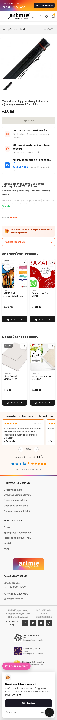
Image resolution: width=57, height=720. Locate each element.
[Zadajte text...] (32, 16)
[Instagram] (33, 623)
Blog (6, 548)
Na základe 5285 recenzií (28, 469)
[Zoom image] (26, 64)
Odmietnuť (10, 712)
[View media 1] (7, 86)
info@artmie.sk (15, 598)
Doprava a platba (13, 489)
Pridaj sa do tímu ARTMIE (17, 538)
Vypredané (28, 120)
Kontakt (8, 543)
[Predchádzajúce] (20, 449)
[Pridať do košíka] (14, 319)
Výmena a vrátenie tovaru (17, 495)
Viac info (18, 694)
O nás (7, 527)
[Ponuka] (3, 16)
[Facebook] (25, 623)
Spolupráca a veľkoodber (17, 532)
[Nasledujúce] (36, 449)
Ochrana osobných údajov (18, 511)
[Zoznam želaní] (46, 16)
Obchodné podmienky (16, 505)
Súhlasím (28, 703)
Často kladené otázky (15, 500)
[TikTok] (49, 623)
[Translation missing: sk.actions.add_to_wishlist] (23, 263)
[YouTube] (41, 623)
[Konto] (39, 16)
